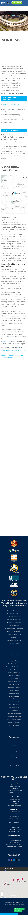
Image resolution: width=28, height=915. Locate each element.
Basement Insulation (14, 672)
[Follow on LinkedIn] (14, 860)
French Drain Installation (14, 614)
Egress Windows (14, 625)
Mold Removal (14, 699)
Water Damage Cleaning (14, 719)
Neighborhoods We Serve (14, 765)
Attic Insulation (14, 669)
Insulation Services (14, 725)
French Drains (8, 122)
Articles (14, 754)
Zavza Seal (7, 341)
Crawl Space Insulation (14, 675)
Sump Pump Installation (14, 622)
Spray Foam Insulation (14, 687)
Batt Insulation (14, 678)
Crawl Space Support (14, 661)
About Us (14, 745)
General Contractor (14, 693)
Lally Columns (14, 652)
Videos (14, 760)
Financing (14, 751)
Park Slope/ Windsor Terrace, (12, 353)
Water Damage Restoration (14, 713)
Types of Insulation (14, 690)
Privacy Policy (19, 902)
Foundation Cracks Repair (14, 646)
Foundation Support (14, 649)
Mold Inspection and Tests (14, 702)
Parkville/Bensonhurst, (9, 350)
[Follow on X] (16, 860)
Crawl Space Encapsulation (14, 634)
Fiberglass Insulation (14, 681)
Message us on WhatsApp (19, 910)
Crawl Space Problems (14, 664)
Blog (14, 742)
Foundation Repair (14, 643)
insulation (19, 85)
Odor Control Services (14, 704)
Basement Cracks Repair (14, 619)
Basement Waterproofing (14, 611)
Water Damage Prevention (14, 716)
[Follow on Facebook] (9, 860)
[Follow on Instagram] (11, 860)
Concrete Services (14, 696)
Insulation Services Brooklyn (14, 667)
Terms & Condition (10, 902)
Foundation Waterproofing (14, 640)
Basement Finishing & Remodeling (14, 628)
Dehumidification (14, 707)
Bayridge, (21, 350)
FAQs (14, 748)
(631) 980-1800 (17, 3)
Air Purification (14, 710)
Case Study (14, 757)
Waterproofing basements (12, 104)
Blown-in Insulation (14, 684)
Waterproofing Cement (14, 616)
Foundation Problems (14, 655)
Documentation (14, 763)
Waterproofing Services (14, 722)
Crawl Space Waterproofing (14, 631)
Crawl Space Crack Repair (14, 658)
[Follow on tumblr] (19, 860)
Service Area (14, 637)
